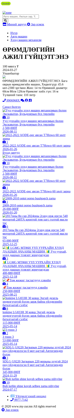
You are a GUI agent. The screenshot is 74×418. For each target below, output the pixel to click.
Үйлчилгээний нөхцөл (31, 396)
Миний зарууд (16, 24)
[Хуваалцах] (30, 100)
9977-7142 (21, 399)
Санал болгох (12, 107)
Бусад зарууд (11, 152)
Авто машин (18, 36)
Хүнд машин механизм (25, 40)
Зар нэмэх (37, 24)
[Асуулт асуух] (23, 100)
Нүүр (13, 33)
